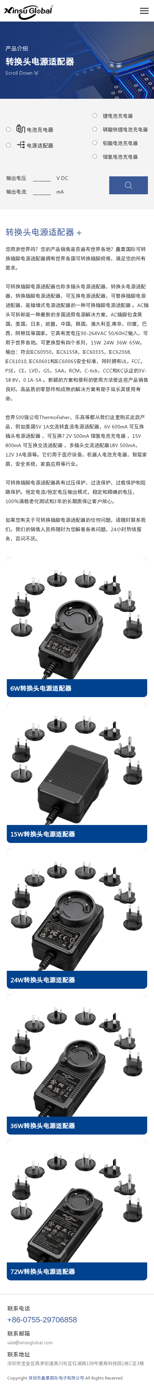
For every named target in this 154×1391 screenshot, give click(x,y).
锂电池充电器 (118, 116)
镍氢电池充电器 (120, 156)
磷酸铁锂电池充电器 (125, 129)
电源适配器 (39, 145)
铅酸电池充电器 (120, 143)
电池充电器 (39, 130)
